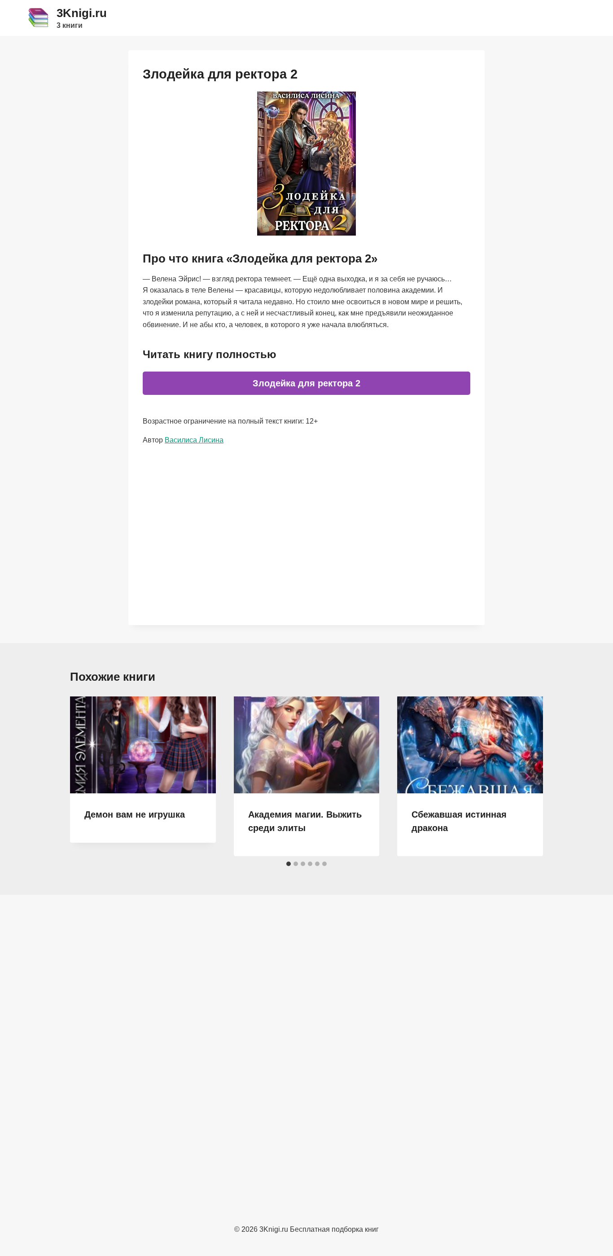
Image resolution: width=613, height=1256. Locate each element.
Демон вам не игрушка (134, 814)
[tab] (288, 864)
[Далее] (527, 776)
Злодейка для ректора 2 (306, 383)
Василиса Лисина (194, 440)
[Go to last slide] (86, 776)
